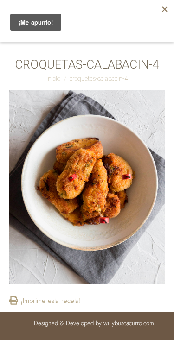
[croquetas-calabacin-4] (87, 187)
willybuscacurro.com (128, 323)
